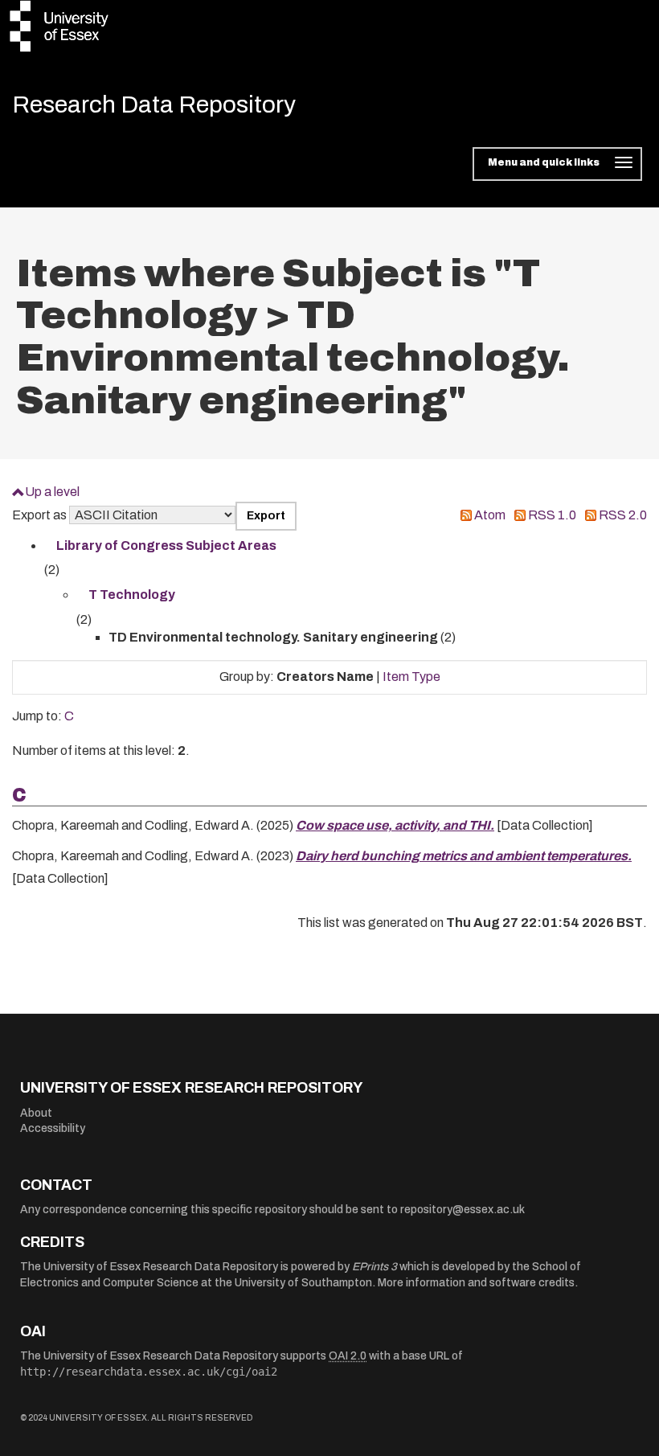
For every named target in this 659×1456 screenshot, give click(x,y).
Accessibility (52, 1128)
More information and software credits (476, 1283)
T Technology (131, 594)
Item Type (411, 676)
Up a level (52, 491)
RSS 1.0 (552, 515)
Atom (490, 515)
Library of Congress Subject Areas (166, 545)
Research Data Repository (154, 104)
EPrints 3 (374, 1267)
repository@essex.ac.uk (462, 1210)
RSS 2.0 (623, 515)
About (36, 1113)
